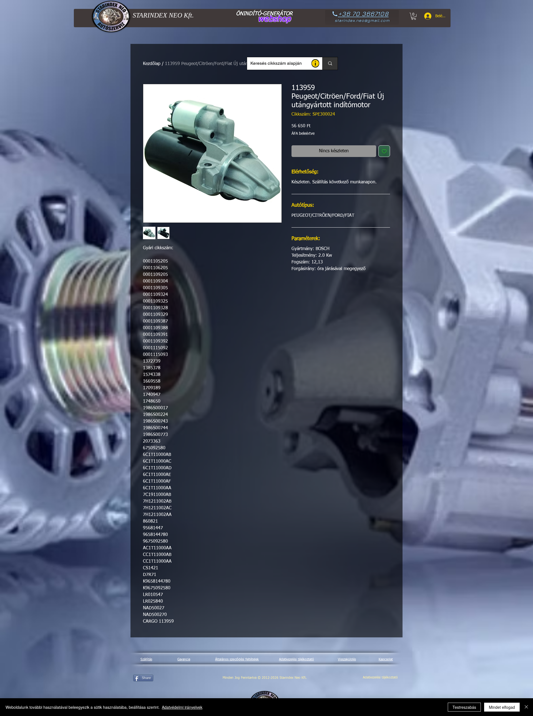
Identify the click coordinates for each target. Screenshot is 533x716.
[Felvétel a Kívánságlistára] (384, 151)
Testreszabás (464, 707)
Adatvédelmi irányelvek (182, 707)
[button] (315, 63)
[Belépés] (425, 16)
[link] (413, 16)
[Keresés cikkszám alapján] (330, 63)
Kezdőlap (151, 64)
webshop (274, 19)
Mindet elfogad (502, 707)
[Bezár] (526, 707)
